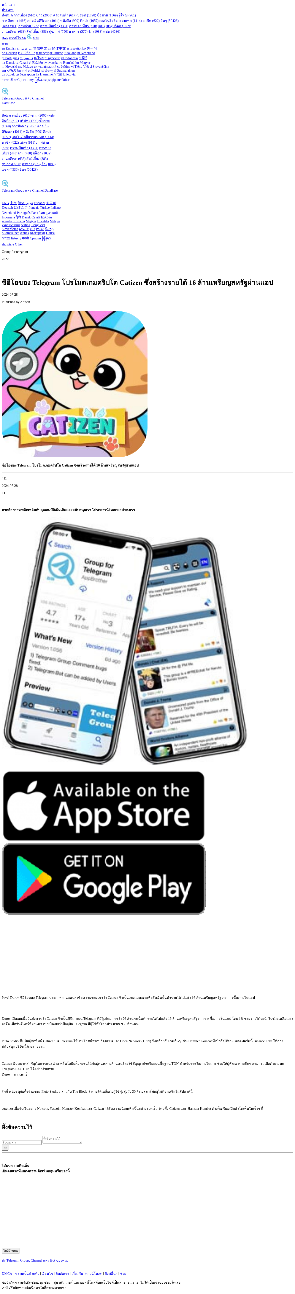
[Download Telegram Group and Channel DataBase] (29, 38)
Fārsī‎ (34, 213)
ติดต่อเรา (62, 1273)
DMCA (7, 1273)
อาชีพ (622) (151, 20)
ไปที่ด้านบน (10, 1250)
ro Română (67, 62)
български (37, 233)
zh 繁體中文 (38, 48)
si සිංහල (47, 70)
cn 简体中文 (57, 48)
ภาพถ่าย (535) (28, 26)
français (34, 207)
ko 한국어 (89, 48)
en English (9, 48)
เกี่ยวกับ (77, 1273)
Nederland (9, 213)
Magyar (31, 221)
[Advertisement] (131, 957)
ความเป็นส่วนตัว (26, 1273)
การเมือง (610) (24, 15)
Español (39, 203)
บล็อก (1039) (122, 26)
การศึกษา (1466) (14, 20)
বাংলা (32, 229)
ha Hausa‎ (42, 74)
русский (52, 213)
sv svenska (51, 62)
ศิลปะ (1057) (89, 20)
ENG (5, 203)
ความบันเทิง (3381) (54, 26)
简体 (21, 203)
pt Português (10, 58)
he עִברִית (55, 74)
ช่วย (36, 38)
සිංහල (49, 229)
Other (65, 80)
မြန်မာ (46, 238)
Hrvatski (43, 221)
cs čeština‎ (63, 66)
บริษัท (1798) (86, 15)
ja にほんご (26, 53)
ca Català (22, 62)
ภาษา (6, 43)
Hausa (50, 233)
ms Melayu (26, 66)
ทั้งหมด (7, 15)
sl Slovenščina (99, 66)
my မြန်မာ (36, 80)
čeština (25, 225)
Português (23, 213)
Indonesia (8, 217)
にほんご (21, 207)
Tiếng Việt (38, 225)
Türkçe (45, 207)
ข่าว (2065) (44, 15)
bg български (25, 74)
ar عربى (22, 48)
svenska (7, 221)
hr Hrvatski (9, 66)
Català (36, 217)
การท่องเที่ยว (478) (83, 26)
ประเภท (8, 10)
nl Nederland (86, 53)
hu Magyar (82, 62)
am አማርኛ (9, 70)
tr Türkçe (56, 53)
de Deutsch (9, 53)
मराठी (25, 238)
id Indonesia (69, 58)
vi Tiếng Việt (80, 66)
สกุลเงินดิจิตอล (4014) (43, 20)
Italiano (56, 207)
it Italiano (70, 53)
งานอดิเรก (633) (13, 31)
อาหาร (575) (78, 31)
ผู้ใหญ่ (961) (127, 15)
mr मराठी (7, 80)
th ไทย (39, 58)
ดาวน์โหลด (17, 38)
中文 (13, 203)
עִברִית (6, 238)
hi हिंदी (83, 58)
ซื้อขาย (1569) (107, 15)
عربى (29, 203)
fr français (42, 53)
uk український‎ (45, 66)
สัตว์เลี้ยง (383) (37, 31)
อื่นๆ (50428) (169, 20)
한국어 (51, 203)
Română (19, 221)
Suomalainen (10, 233)
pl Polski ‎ (34, 70)
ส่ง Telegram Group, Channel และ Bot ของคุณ (35, 1260)
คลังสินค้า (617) (64, 15)
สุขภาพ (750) (58, 31)
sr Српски (21, 80)
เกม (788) (105, 26)
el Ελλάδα (36, 62)
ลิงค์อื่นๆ (111, 1273)
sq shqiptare (52, 80)
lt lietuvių (69, 74)
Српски (35, 238)
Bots (5, 38)
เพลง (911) (9, 26)
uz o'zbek (8, 74)
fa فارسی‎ (26, 58)
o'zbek (24, 233)
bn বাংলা (22, 70)
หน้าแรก (8, 4)
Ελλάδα (46, 217)
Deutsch (7, 207)
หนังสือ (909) (69, 20)
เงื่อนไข (47, 1273)
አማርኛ (24, 229)
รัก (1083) (95, 31)
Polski (40, 229)
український (11, 225)
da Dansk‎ (8, 62)
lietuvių (16, 238)
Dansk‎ (26, 217)
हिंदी (18, 217)
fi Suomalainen (64, 70)
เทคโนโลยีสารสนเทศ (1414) (120, 20)
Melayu (55, 221)
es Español (74, 48)
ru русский (52, 58)
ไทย (42, 213)
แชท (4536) (111, 31)
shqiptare (8, 244)
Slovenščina (10, 229)
